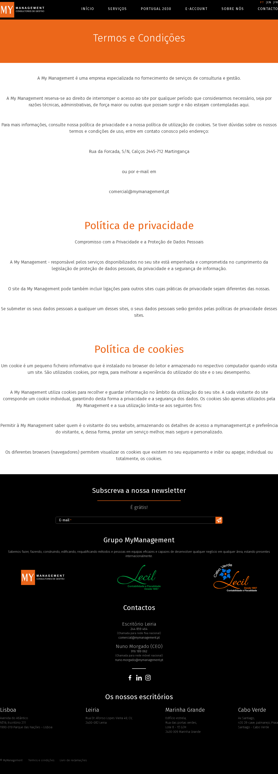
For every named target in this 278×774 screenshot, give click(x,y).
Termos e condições (41, 760)
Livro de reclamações (73, 760)
